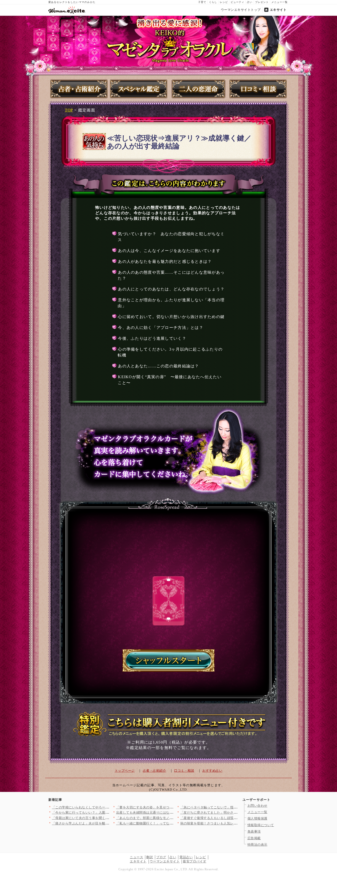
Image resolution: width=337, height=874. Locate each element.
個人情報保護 (257, 818)
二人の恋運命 (198, 88)
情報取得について (260, 825)
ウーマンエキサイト (165, 861)
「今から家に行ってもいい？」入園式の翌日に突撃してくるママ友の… (105, 812)
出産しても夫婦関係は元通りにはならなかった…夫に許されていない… (169, 812)
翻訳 (149, 857)
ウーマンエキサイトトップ (241, 10)
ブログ (161, 857)
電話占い (186, 857)
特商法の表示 (257, 844)
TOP (69, 110)
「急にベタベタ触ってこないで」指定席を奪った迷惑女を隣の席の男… (233, 807)
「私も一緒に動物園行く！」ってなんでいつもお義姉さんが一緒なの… (169, 823)
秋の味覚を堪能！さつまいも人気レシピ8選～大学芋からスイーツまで (233, 823)
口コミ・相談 (258, 88)
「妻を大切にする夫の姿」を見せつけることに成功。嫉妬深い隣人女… (169, 807)
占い (249, 2)
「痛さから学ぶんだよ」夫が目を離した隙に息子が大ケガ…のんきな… (105, 823)
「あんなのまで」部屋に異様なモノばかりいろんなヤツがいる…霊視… (169, 818)
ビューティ (237, 2)
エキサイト (278, 10)
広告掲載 (254, 838)
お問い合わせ (257, 805)
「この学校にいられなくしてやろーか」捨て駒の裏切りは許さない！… (105, 807)
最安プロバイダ (194, 861)
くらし (213, 2)
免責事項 (254, 831)
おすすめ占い (212, 770)
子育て (202, 2)
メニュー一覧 (279, 2)
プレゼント (262, 2)
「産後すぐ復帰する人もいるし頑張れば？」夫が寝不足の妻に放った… (233, 818)
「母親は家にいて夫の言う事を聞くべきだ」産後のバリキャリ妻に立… (105, 818)
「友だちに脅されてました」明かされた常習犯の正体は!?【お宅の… (231, 812)
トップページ (125, 770)
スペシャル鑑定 (138, 88)
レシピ (224, 2)
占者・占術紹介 (79, 88)
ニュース (136, 857)
